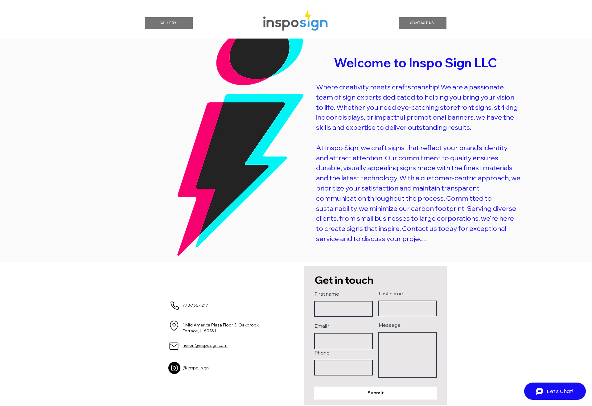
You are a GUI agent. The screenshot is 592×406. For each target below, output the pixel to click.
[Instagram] (174, 368)
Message (390, 324)
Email (320, 325)
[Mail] (174, 346)
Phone (322, 352)
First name (326, 293)
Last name (391, 293)
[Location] (174, 326)
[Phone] (174, 306)
